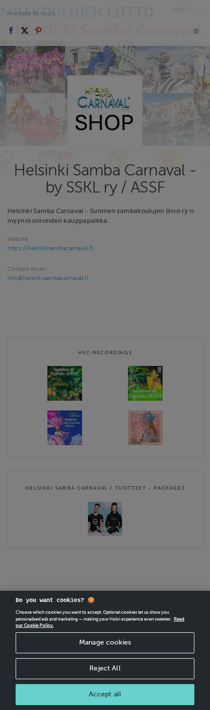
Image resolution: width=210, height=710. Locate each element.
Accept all (105, 694)
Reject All (104, 668)
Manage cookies (105, 642)
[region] (105, 650)
